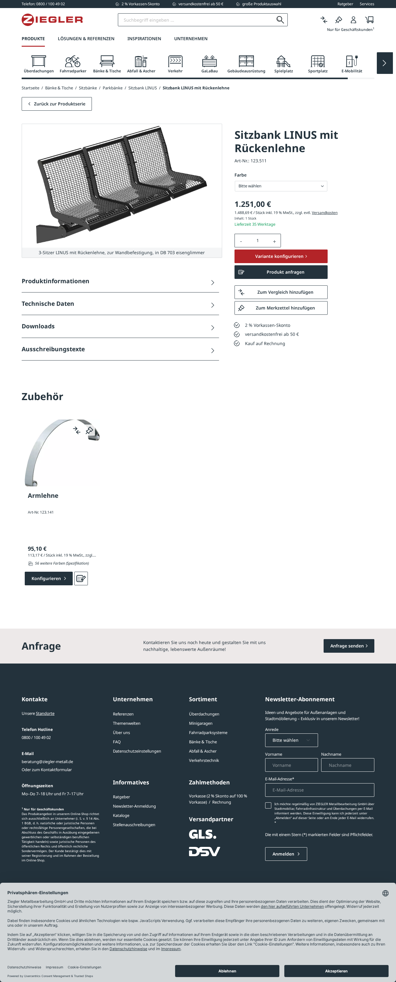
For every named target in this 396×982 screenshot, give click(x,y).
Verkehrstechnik (204, 760)
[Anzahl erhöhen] (274, 240)
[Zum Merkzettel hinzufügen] (89, 430)
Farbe (241, 175)
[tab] (39, 64)
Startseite (30, 88)
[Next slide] (385, 63)
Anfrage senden (347, 646)
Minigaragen (201, 723)
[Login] (353, 20)
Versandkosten (325, 212)
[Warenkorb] (367, 20)
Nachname (331, 754)
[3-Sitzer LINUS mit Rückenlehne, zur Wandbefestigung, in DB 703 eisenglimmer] (121, 186)
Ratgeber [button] (345, 4)
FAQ (117, 742)
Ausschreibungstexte (53, 349)
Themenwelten (126, 723)
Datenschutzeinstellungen (137, 751)
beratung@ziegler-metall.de (47, 761)
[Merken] (338, 20)
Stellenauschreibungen (134, 824)
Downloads (38, 326)
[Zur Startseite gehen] (52, 20)
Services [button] (367, 4)
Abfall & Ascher (203, 751)
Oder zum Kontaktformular (47, 769)
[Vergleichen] (323, 20)
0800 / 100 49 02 (36, 737)
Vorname (273, 754)
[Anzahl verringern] (241, 240)
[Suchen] (280, 20)
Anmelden (284, 854)
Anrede (271, 729)
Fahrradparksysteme (208, 732)
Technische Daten (48, 303)
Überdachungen (204, 714)
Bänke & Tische (203, 742)
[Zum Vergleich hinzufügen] (76, 430)
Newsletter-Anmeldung (134, 806)
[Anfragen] (81, 578)
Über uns (121, 732)
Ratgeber (121, 797)
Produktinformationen (55, 281)
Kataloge (121, 815)
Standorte (45, 713)
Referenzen (123, 714)
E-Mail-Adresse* (279, 779)
